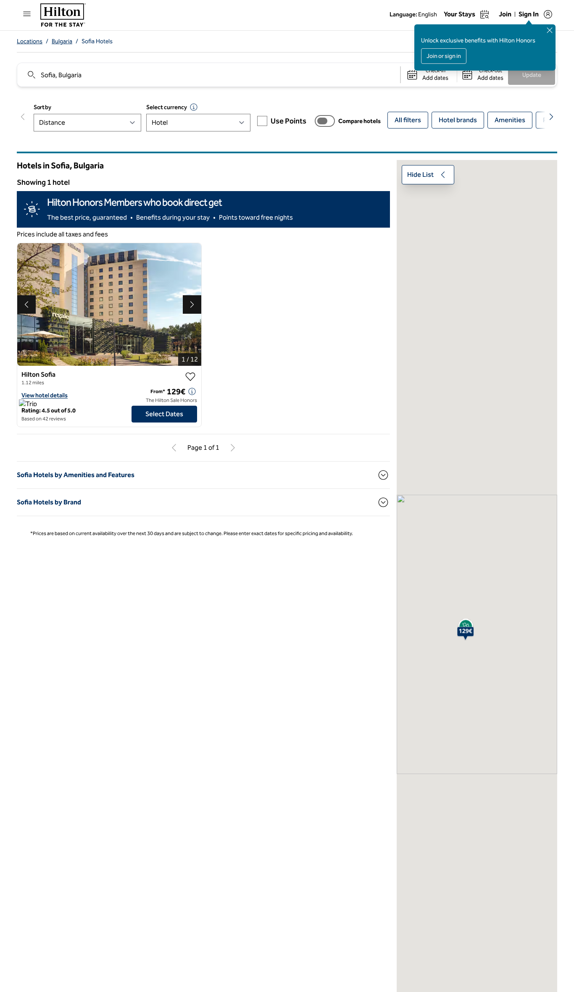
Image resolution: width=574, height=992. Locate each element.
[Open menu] (27, 14)
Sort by (42, 107)
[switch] (325, 121)
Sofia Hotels (97, 41)
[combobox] (208, 75)
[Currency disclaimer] (194, 107)
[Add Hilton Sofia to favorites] (190, 376)
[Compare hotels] (325, 121)
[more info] (192, 391)
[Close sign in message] (550, 30)
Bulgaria (62, 41)
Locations (29, 41)
